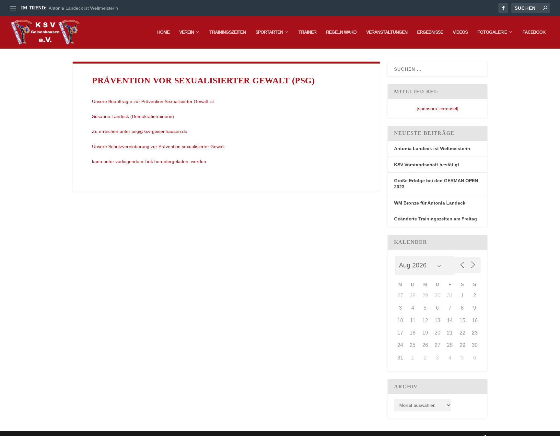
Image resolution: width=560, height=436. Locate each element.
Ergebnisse (430, 32)
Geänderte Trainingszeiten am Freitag (435, 218)
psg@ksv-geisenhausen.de (159, 131)
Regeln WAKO (341, 32)
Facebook (533, 32)
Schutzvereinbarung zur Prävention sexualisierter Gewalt (166, 146)
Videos (460, 32)
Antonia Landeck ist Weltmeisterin (83, 8)
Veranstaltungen (386, 32)
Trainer (307, 32)
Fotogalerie (492, 32)
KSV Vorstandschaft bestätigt (426, 164)
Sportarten (269, 32)
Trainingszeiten (227, 32)
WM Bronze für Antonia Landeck (429, 203)
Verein (186, 32)
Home (163, 32)
